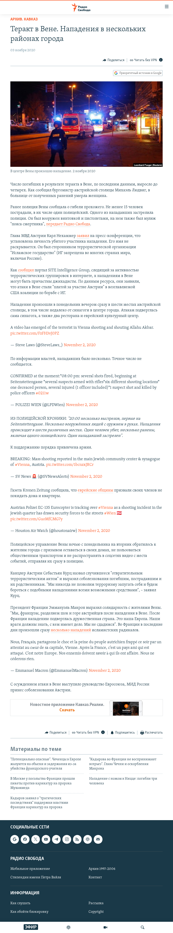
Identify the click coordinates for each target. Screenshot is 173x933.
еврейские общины (95, 491)
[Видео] (105, 927)
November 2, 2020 (80, 345)
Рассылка (96, 903)
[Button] (113, 60)
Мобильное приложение (30, 869)
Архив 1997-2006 (102, 869)
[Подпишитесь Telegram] (56, 839)
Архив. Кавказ (24, 20)
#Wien (110, 513)
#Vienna (22, 465)
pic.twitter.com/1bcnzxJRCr (69, 465)
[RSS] (77, 839)
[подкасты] (68, 927)
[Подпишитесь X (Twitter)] (35, 839)
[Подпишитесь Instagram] (66, 839)
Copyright (96, 912)
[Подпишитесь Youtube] (46, 839)
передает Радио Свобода (68, 224)
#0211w (42, 393)
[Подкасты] (87, 839)
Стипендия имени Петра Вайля (35, 877)
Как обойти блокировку (29, 912)
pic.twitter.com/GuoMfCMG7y (36, 519)
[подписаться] (98, 839)
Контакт (95, 877)
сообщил (26, 270)
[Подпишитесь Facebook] (25, 839)
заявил (83, 236)
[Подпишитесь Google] (14, 839)
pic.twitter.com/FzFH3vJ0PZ (34, 334)
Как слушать (20, 903)
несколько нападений (71, 630)
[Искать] (142, 927)
